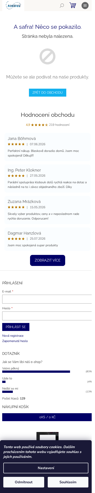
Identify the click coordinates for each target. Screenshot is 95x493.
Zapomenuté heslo (15, 341)
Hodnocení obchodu (47, 114)
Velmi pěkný (10, 368)
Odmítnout (23, 482)
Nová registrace (12, 336)
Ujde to (7, 378)
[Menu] (85, 5)
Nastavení (46, 468)
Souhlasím (67, 482)
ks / (47, 417)
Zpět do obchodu (47, 92)
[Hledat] (61, 5)
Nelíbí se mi (10, 388)
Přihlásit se (16, 327)
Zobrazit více (48, 260)
